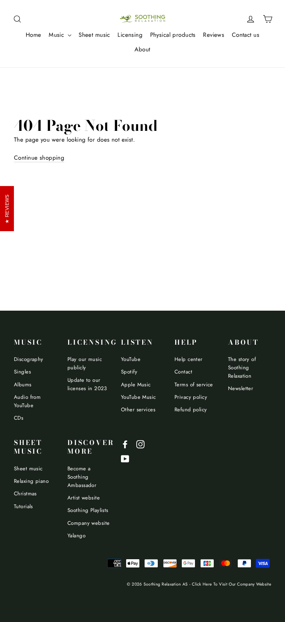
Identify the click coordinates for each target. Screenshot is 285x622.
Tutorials (23, 506)
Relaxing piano (31, 481)
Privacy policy (190, 397)
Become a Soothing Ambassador (81, 477)
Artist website (83, 498)
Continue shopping (39, 157)
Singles (22, 372)
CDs (18, 418)
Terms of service (193, 384)
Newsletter (240, 388)
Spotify (129, 372)
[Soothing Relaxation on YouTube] (125, 458)
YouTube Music (138, 397)
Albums (23, 384)
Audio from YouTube (27, 401)
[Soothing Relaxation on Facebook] (125, 443)
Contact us (245, 35)
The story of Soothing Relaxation (242, 367)
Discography (28, 359)
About (142, 49)
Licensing (129, 35)
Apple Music (136, 384)
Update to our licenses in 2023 (87, 384)
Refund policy (190, 409)
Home (33, 35)
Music (57, 35)
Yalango (76, 535)
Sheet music (94, 35)
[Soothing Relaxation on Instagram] (140, 443)
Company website (88, 523)
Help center (188, 359)
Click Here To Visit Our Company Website (231, 584)
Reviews (213, 35)
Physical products (173, 35)
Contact (183, 372)
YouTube (130, 359)
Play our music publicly (84, 363)
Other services (138, 409)
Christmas (25, 493)
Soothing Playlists (87, 510)
